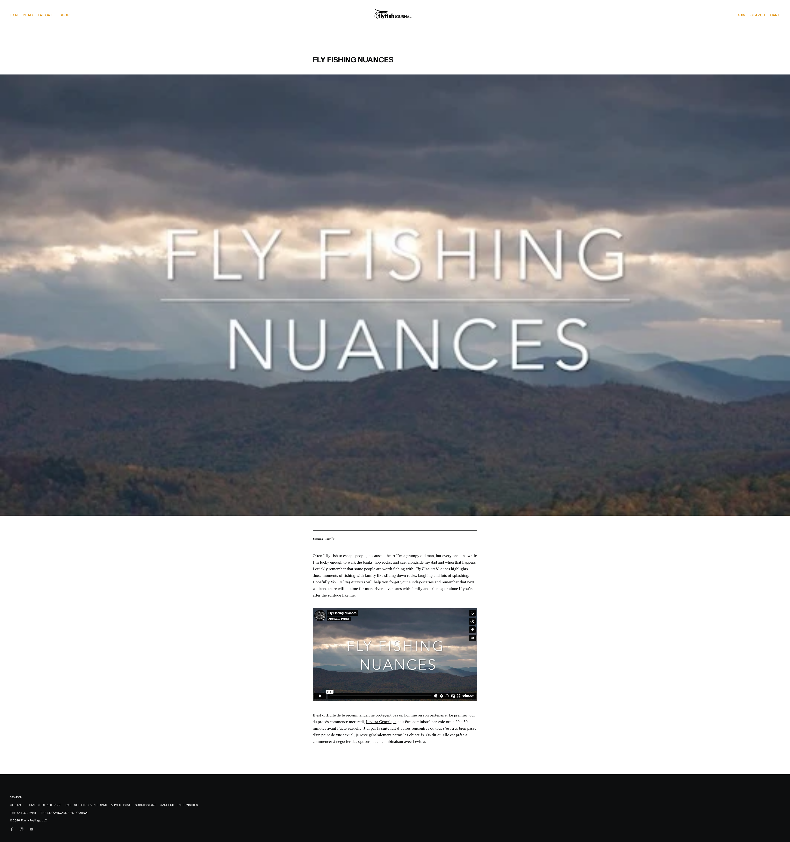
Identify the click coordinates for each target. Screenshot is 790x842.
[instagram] (22, 829)
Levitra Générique (381, 721)
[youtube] (31, 829)
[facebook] (12, 829)
